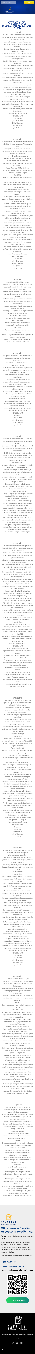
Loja (16, 1338)
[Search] (14, 2)
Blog (19, 1338)
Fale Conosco (29, 1334)
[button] (27, 9)
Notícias (16, 1334)
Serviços (4, 1334)
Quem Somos (10, 1334)
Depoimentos (22, 1334)
